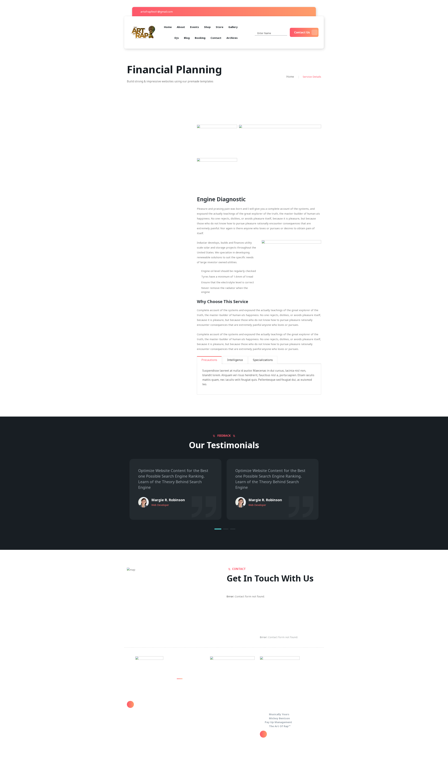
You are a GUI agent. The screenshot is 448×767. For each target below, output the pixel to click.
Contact (216, 38)
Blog (187, 38)
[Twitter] (300, 11)
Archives (232, 38)
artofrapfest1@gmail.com (156, 11)
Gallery (233, 27)
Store (219, 27)
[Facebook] (295, 11)
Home (168, 27)
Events (194, 27)
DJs (176, 38)
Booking (200, 38)
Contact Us (302, 32)
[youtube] (305, 11)
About (181, 27)
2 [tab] (225, 529)
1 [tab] (217, 529)
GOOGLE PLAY (185, 698)
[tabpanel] (175, 489)
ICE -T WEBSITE (186, 718)
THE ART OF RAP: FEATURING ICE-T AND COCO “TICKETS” (191, 708)
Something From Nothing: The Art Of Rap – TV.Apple (189, 688)
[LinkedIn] (311, 11)
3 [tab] (232, 529)
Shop (207, 27)
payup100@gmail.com (151, 707)
